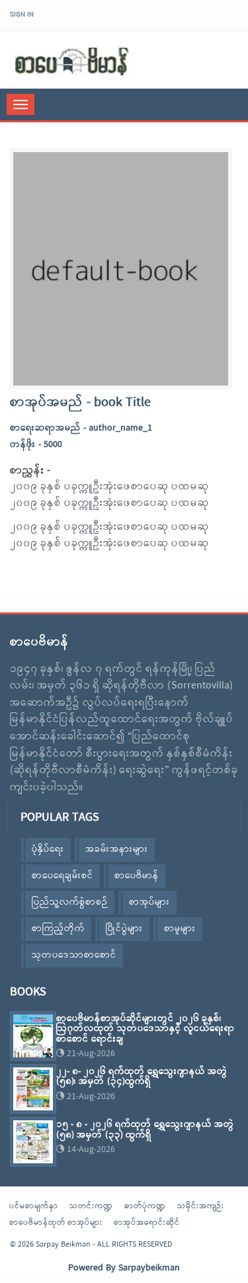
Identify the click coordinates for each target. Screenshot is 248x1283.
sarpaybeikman (73, 61)
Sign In (22, 15)
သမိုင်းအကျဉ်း (200, 1206)
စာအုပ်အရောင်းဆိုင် (147, 1222)
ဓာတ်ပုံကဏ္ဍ (145, 1206)
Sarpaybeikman (149, 1268)
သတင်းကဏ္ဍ (91, 1206)
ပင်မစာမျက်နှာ (33, 1206)
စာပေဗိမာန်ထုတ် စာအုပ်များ (56, 1222)
